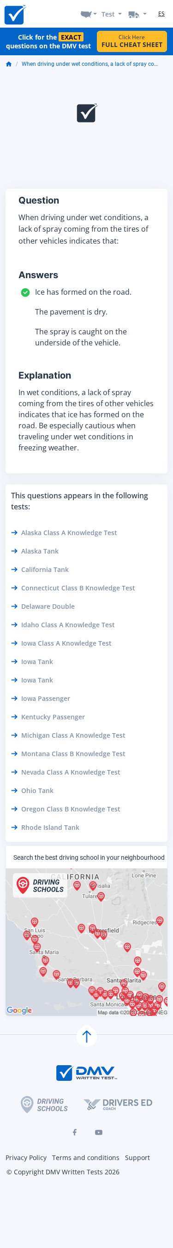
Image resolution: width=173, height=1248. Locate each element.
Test (108, 14)
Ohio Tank (37, 790)
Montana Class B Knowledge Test (73, 753)
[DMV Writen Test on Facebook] (74, 1132)
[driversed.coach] (118, 1105)
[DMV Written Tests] (87, 1037)
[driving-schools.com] (44, 1104)
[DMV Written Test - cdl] (137, 14)
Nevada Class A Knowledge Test (70, 772)
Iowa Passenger (45, 698)
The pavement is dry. (71, 312)
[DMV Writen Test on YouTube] (98, 1132)
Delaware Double (48, 606)
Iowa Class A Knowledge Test (66, 643)
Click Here (131, 41)
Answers (38, 274)
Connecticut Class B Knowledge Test (78, 587)
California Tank (45, 569)
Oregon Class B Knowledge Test (70, 809)
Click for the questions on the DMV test (48, 41)
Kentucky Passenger (53, 716)
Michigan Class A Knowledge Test (73, 735)
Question (38, 200)
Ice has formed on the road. (83, 292)
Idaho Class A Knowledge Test (68, 624)
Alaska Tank (40, 551)
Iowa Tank (37, 661)
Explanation (44, 375)
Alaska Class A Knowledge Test (69, 532)
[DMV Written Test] (15, 14)
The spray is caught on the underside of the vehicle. (81, 337)
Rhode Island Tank (50, 827)
